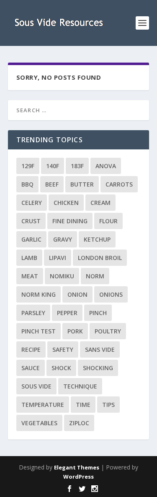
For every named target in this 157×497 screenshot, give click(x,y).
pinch (98, 313)
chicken (66, 203)
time (83, 405)
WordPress (78, 476)
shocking (98, 368)
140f (52, 166)
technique (80, 386)
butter (82, 184)
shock (61, 368)
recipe (31, 349)
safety (62, 349)
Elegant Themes (76, 467)
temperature (42, 405)
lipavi (57, 258)
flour (108, 221)
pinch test (38, 331)
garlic (31, 239)
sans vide (100, 349)
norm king (38, 294)
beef (52, 184)
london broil (100, 258)
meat (29, 276)
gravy (62, 239)
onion (77, 294)
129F (27, 166)
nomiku (62, 276)
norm (95, 276)
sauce (30, 368)
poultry (108, 331)
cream (100, 203)
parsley (33, 313)
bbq (27, 184)
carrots (119, 184)
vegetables (39, 423)
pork (75, 331)
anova (105, 166)
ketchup (97, 239)
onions (111, 294)
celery (31, 203)
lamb (29, 258)
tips (108, 405)
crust (31, 221)
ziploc (79, 423)
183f (77, 166)
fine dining (70, 221)
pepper (67, 313)
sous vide (36, 386)
